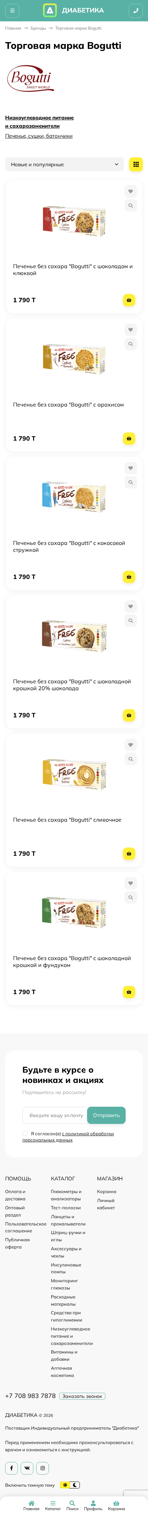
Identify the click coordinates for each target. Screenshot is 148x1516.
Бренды (38, 28)
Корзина (106, 1191)
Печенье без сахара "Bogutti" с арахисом (68, 404)
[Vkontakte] (27, 1468)
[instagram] (42, 1468)
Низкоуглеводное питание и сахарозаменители (72, 1336)
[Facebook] (11, 1468)
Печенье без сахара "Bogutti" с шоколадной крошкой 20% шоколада (72, 685)
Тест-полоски (66, 1207)
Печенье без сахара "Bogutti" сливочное (67, 819)
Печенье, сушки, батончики (39, 136)
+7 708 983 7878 (30, 1396)
